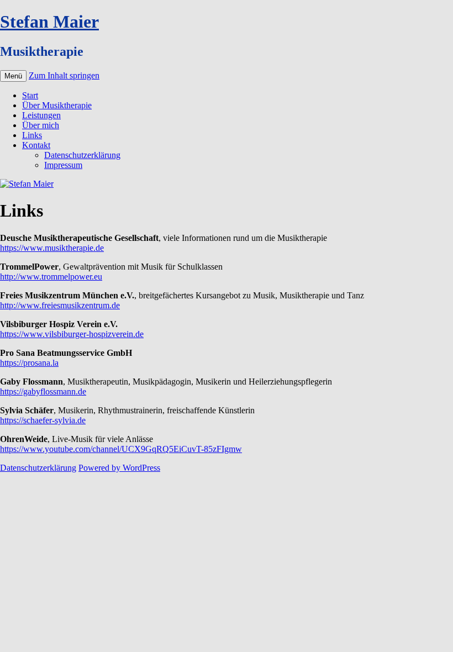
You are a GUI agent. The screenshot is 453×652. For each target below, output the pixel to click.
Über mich (40, 125)
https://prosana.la (29, 362)
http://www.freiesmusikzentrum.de (60, 305)
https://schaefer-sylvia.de (43, 420)
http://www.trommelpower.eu (51, 276)
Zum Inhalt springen (64, 75)
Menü (13, 76)
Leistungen (41, 115)
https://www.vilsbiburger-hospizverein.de (72, 334)
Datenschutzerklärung (82, 155)
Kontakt (36, 145)
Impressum (63, 165)
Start (30, 95)
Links (32, 135)
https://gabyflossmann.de (43, 391)
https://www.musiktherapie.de (52, 248)
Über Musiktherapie (57, 105)
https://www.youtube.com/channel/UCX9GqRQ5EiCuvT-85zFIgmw (121, 449)
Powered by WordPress (119, 467)
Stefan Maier (49, 21)
